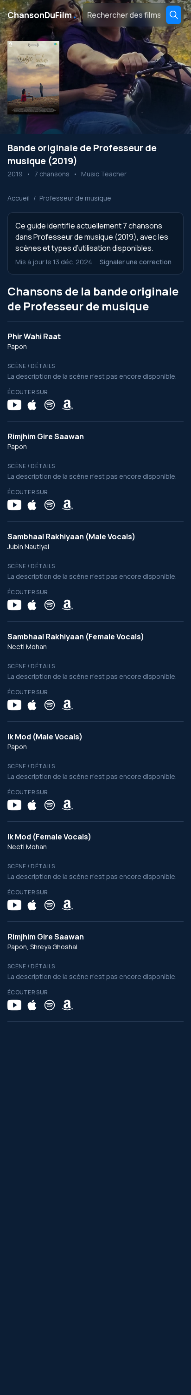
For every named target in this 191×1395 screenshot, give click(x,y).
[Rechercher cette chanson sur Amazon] (67, 405)
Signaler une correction (136, 261)
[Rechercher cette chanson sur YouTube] (14, 405)
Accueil (18, 198)
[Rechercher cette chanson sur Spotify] (50, 405)
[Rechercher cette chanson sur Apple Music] (32, 405)
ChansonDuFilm (42, 14)
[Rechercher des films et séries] (173, 15)
